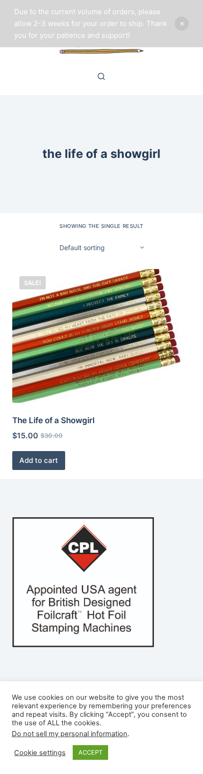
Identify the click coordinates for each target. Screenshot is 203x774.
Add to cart (38, 460)
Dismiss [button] (182, 24)
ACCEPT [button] (90, 752)
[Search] (101, 76)
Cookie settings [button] (40, 752)
